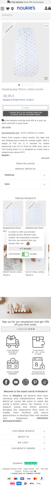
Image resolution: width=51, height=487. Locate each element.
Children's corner (23, 448)
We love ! (23, 442)
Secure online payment (13, 373)
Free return (38, 352)
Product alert (28, 471)
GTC (38, 469)
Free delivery (13, 352)
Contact (18, 471)
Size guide (6, 127)
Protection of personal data (38, 373)
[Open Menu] (2, 8)
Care (7, 184)
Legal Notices (29, 469)
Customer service (23, 431)
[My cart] (49, 8)
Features (9, 175)
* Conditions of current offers (25, 473)
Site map (44, 469)
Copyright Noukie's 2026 (12, 469)
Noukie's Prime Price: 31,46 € (18, 99)
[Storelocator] (12, 9)
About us (23, 436)
